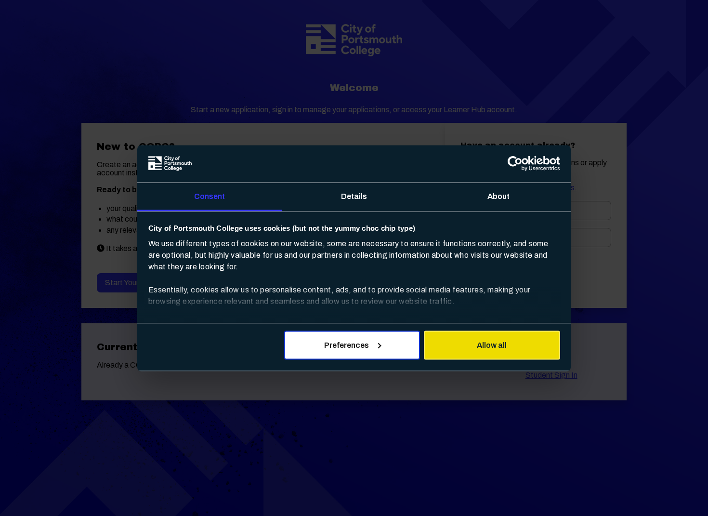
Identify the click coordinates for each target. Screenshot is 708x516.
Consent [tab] (209, 196)
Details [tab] (354, 196)
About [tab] (498, 196)
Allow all (492, 345)
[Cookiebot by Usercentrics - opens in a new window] (518, 164)
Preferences (346, 345)
